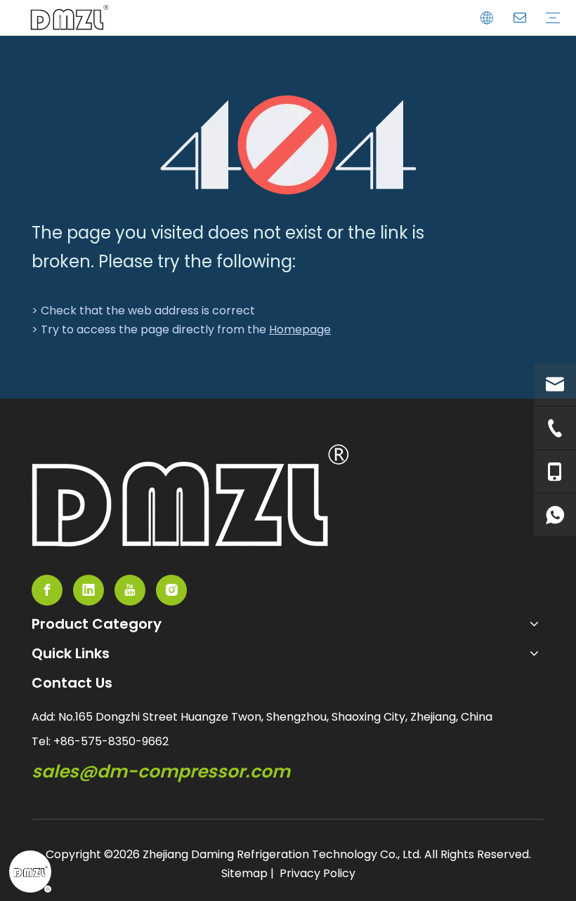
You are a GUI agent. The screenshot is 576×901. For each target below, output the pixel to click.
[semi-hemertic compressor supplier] (190, 495)
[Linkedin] (88, 590)
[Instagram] (171, 590)
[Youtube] (129, 590)
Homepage (300, 329)
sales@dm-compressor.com (161, 771)
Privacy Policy (317, 873)
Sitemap (244, 873)
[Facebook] (47, 590)
